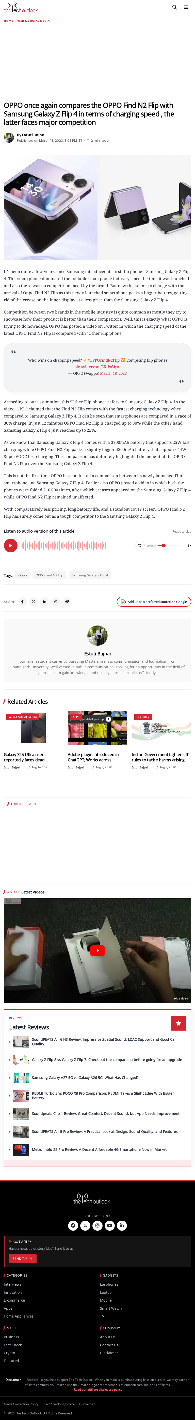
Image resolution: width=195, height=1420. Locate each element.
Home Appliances (19, 1316)
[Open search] (175, 7)
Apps (76, 717)
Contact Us (109, 1345)
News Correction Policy (21, 1404)
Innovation (13, 1292)
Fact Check (13, 1345)
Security (143, 717)
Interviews (12, 1284)
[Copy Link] (67, 601)
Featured (11, 1360)
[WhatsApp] (55, 601)
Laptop (106, 1292)
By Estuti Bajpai (31, 134)
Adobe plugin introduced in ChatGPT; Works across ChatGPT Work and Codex (93, 757)
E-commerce (14, 1300)
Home (8, 21)
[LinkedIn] (44, 601)
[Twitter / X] (33, 601)
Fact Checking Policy (59, 1404)
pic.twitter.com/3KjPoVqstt (97, 366)
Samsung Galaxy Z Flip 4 (90, 575)
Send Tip (20, 1259)
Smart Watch (111, 1308)
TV (102, 1316)
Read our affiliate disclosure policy (98, 1389)
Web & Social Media (33, 21)
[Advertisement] (97, 62)
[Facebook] (22, 601)
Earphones (109, 1284)
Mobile (106, 1300)
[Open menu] (186, 7)
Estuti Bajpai (97, 654)
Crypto (9, 1352)
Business (11, 1336)
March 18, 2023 (113, 373)
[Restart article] (140, 545)
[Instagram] (97, 1226)
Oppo (22, 575)
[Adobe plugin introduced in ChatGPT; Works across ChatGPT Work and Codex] (97, 728)
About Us (108, 1336)
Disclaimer (109, 1352)
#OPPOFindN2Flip (104, 360)
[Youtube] (110, 1226)
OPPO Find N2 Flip (49, 575)
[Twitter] (85, 1226)
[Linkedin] (122, 1226)
